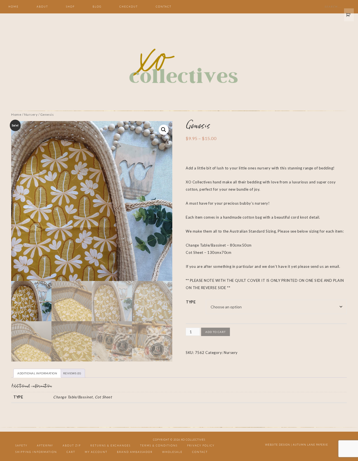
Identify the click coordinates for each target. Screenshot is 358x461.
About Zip (72, 445)
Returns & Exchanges (110, 445)
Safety (21, 445)
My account (96, 451)
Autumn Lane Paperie (310, 444)
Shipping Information (36, 451)
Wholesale (172, 451)
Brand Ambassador (135, 451)
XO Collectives (179, 66)
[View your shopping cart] (349, 14)
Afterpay (45, 445)
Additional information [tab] (37, 373)
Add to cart (215, 332)
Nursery (31, 114)
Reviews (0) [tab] (72, 373)
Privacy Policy (201, 445)
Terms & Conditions (159, 445)
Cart (71, 451)
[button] (164, 130)
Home (16, 114)
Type (191, 302)
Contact (200, 451)
